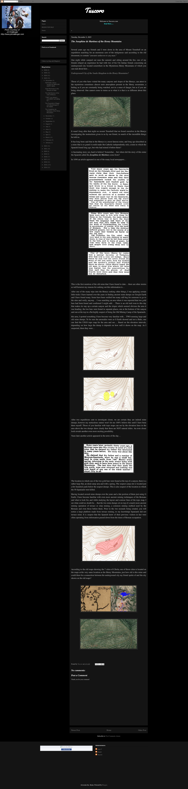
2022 (45, 146)
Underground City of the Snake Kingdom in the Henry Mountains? (100, 73)
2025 (45, 73)
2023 (45, 78)
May (47, 132)
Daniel (99, 752)
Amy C (99, 749)
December (49, 80)
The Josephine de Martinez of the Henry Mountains (52, 110)
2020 (45, 151)
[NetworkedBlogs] (66, 747)
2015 (45, 165)
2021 (45, 148)
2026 (45, 70)
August (48, 124)
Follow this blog (66, 749)
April (47, 134)
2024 (45, 75)
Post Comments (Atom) (113, 736)
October (48, 118)
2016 (45, 162)
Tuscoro (99, 755)
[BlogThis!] (98, 664)
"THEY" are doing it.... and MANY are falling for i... (52, 99)
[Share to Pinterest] (103, 664)
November (49, 116)
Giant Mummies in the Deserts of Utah (52, 89)
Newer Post (75, 730)
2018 (45, 157)
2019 (45, 154)
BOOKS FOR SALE (48, 27)
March (48, 137)
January (48, 142)
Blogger (104, 785)
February (49, 140)
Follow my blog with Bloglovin (51, 61)
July (47, 126)
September (49, 121)
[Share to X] (100, 664)
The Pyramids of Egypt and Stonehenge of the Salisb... (52, 104)
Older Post (142, 730)
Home (109, 730)
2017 (45, 159)
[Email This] (96, 664)
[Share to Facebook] (101, 664)
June (47, 129)
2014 (45, 167)
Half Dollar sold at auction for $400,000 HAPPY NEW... (52, 84)
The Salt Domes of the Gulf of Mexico (52, 93)
